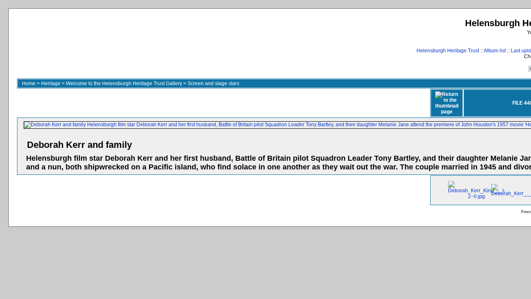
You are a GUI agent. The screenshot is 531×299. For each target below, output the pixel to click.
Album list (495, 51)
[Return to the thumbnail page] (447, 103)
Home (29, 83)
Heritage (51, 83)
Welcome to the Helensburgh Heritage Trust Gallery (124, 83)
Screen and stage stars (213, 83)
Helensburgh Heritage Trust (448, 51)
